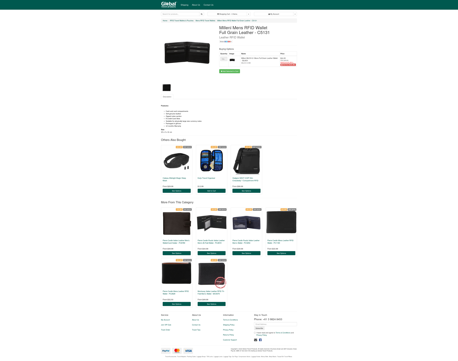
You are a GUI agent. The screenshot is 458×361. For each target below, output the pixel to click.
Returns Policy (228, 335)
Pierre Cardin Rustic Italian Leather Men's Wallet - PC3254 (246, 241)
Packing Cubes (191, 356)
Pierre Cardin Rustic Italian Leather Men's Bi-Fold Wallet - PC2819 (211, 241)
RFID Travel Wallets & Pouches (181, 20)
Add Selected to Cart (230, 71)
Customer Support (230, 340)
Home (165, 20)
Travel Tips (196, 330)
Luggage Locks (218, 356)
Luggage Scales (255, 356)
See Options (176, 191)
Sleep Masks (272, 356)
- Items (228, 14)
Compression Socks (244, 356)
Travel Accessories (170, 356)
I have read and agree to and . (275, 333)
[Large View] (166, 87)
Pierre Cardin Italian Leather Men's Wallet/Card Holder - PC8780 (176, 241)
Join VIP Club (166, 325)
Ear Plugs (235, 356)
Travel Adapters (181, 356)
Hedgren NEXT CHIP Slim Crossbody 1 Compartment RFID (245, 179)
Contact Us (208, 4)
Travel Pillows (288, 356)
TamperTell (280, 356)
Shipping (184, 4)
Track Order (165, 330)
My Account (165, 320)
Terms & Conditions (230, 320)
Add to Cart (211, 191)
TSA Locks (209, 356)
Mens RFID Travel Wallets (205, 20)
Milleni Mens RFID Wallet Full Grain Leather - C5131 (237, 20)
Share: (222, 41)
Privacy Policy (228, 330)
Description (167, 96)
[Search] (201, 14)
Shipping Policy (228, 325)
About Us (196, 4)
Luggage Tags (227, 356)
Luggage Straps (201, 356)
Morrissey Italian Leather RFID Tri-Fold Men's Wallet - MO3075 (211, 292)
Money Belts (264, 356)
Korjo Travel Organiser (206, 178)
